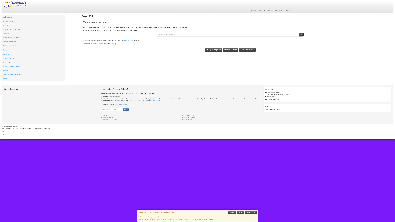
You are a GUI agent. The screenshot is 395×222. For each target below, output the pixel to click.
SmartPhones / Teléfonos (11, 29)
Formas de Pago (187, 120)
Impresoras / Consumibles (12, 38)
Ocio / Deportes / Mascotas (12, 75)
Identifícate (257, 10)
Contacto (269, 10)
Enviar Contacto (231, 50)
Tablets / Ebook (8, 58)
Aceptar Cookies (250, 213)
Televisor (6, 33)
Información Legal (188, 115)
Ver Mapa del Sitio (248, 50)
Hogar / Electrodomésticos (12, 66)
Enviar (126, 109)
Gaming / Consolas (9, 46)
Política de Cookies (206, 219)
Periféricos (6, 54)
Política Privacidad (107, 117)
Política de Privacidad (155, 100)
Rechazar (240, 213)
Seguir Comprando (214, 50)
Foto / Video (7, 62)
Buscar (279, 10)
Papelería (6, 70)
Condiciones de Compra (109, 120)
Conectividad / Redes (10, 42)
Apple (5, 79)
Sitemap (113, 44)
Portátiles (6, 25)
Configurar (232, 213)
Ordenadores (7, 17)
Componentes (8, 21)
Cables (5, 50)
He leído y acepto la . (116, 105)
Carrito (289, 10)
